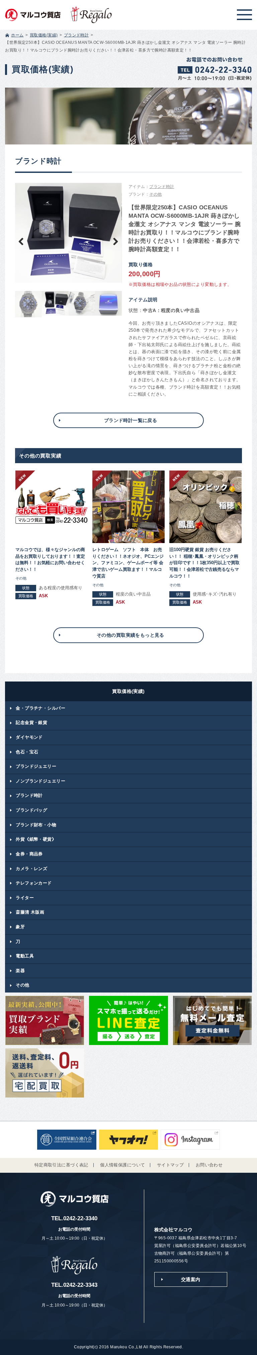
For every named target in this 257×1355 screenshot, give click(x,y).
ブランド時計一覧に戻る (130, 420)
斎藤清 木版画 (30, 912)
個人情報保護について (122, 1165)
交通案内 (190, 1279)
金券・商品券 (29, 853)
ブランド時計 (76, 35)
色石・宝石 (27, 751)
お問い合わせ (209, 1165)
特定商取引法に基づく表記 (61, 1165)
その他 (155, 194)
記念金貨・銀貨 (31, 722)
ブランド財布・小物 (36, 824)
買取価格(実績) (44, 35)
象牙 (20, 926)
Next (111, 240)
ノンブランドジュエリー (40, 781)
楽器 (20, 970)
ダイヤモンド (29, 737)
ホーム (17, 35)
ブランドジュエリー (36, 766)
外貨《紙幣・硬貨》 (36, 839)
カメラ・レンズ (31, 868)
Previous (25, 240)
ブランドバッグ (31, 810)
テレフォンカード (34, 882)
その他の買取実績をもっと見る (130, 635)
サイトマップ (170, 1165)
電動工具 (25, 955)
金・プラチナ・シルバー (40, 708)
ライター (25, 897)
